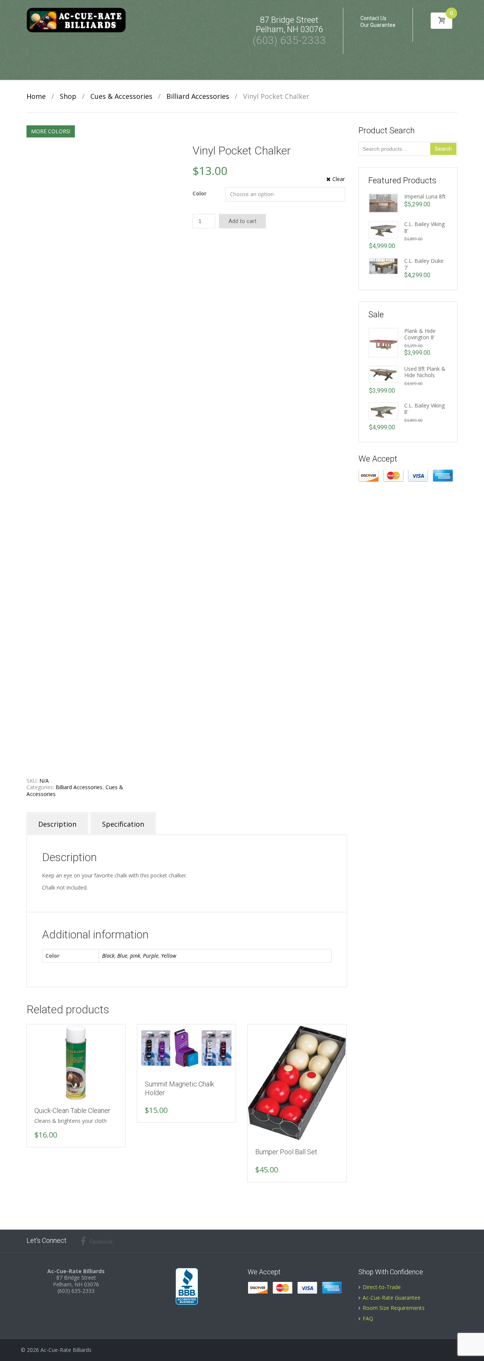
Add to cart (242, 221)
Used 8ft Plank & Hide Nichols (424, 372)
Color (199, 193)
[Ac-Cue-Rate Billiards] (76, 20)
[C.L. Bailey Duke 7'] (383, 265)
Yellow (168, 955)
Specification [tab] (123, 824)
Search (443, 149)
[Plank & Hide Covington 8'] (383, 341)
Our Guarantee (378, 25)
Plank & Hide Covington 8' (420, 334)
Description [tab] (57, 824)
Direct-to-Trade (382, 1287)
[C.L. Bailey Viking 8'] (383, 229)
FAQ (368, 1318)
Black (108, 955)
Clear (338, 179)
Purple (150, 955)
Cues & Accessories (121, 96)
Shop (68, 96)
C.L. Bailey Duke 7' (424, 264)
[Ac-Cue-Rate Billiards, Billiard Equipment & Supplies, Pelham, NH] (186, 1288)
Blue (122, 955)
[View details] (76, 1062)
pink (135, 955)
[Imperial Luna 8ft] (383, 202)
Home (36, 96)
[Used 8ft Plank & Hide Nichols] (383, 373)
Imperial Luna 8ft (425, 196)
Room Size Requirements (394, 1307)
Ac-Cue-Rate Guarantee (391, 1297)
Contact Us (373, 18)
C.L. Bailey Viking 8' (424, 227)
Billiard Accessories (197, 96)
